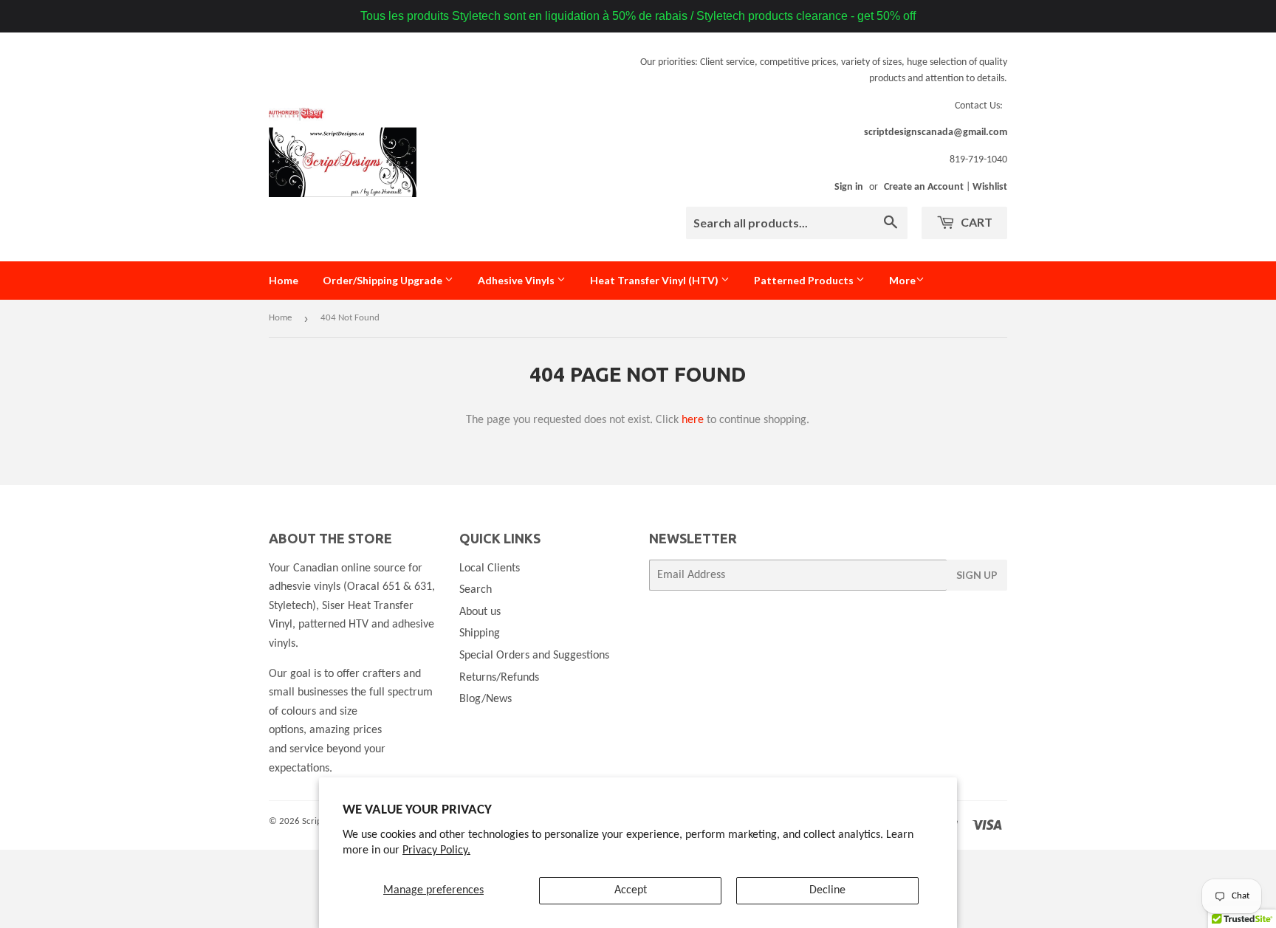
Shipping (479, 633)
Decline (827, 890)
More (902, 280)
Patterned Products (805, 280)
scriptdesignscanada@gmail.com (935, 132)
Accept (630, 890)
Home (283, 280)
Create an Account (924, 187)
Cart (975, 222)
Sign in (848, 187)
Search (475, 590)
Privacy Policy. (436, 850)
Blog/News (485, 699)
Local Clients (489, 568)
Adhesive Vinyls (517, 280)
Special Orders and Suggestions (534, 655)
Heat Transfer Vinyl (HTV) (655, 280)
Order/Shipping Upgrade (384, 280)
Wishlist (990, 187)
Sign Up (977, 574)
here (693, 420)
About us (480, 612)
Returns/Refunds (499, 678)
